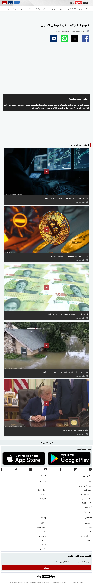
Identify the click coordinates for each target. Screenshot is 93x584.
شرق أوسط (88, 522)
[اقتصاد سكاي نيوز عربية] (17, 2)
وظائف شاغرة (87, 502)
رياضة (90, 531)
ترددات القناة (42, 489)
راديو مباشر (42, 485)
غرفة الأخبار (42, 522)
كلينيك (44, 544)
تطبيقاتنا (43, 481)
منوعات (89, 544)
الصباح (44, 540)
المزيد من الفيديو (80, 145)
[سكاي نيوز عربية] (79, 3)
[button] (85, 38)
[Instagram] (16, 469)
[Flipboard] (75, 469)
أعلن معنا (88, 507)
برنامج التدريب (87, 489)
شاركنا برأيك (87, 511)
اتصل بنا (89, 481)
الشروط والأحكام (86, 494)
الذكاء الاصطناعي (86, 535)
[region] (46, 16)
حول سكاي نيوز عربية (84, 485)
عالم (90, 527)
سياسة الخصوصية (85, 498)
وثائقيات (43, 548)
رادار (45, 531)
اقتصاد (89, 540)
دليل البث (43, 498)
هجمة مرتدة (42, 535)
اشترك (46, 567)
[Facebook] (1, 469)
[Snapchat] (60, 469)
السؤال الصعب (41, 527)
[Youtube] (45, 469)
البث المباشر (42, 494)
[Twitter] (30, 469)
